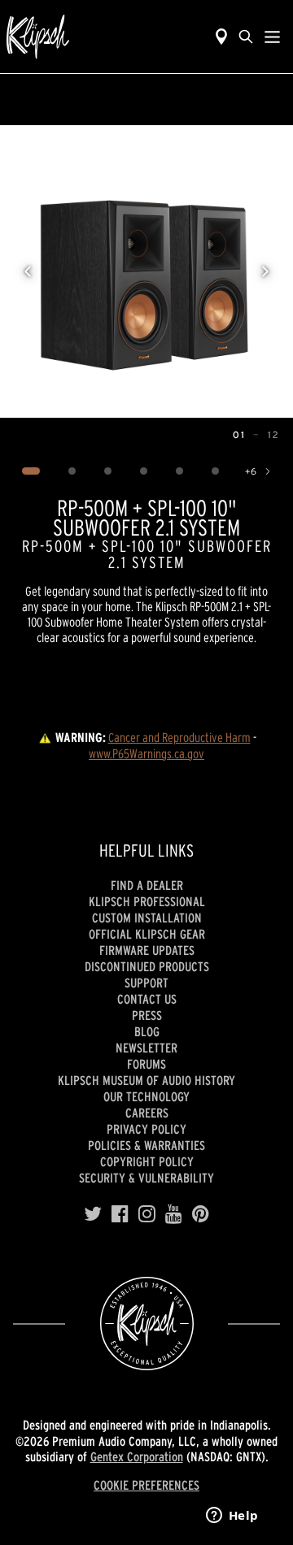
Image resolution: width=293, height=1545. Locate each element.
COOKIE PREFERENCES (146, 1485)
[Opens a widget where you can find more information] (232, 1516)
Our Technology (146, 1096)
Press (147, 1015)
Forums (146, 1064)
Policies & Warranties (146, 1145)
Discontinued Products (147, 966)
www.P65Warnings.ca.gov (146, 753)
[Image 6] (216, 471)
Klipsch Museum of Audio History (146, 1080)
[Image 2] (72, 471)
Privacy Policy (146, 1129)
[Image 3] (108, 471)
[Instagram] (146, 1214)
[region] (146, 271)
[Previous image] (28, 271)
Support (146, 982)
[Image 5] (180, 471)
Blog (147, 1031)
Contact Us (147, 999)
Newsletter (146, 1047)
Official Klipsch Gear (147, 934)
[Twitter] (93, 1214)
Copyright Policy (147, 1161)
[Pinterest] (200, 1214)
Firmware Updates (147, 950)
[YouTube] (173, 1214)
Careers (146, 1112)
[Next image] (265, 271)
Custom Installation (147, 917)
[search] (246, 37)
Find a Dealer (147, 885)
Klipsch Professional (147, 901)
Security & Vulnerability (146, 1177)
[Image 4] (144, 471)
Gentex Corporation (136, 1456)
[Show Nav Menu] (272, 37)
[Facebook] (120, 1214)
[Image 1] (31, 471)
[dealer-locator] (221, 37)
